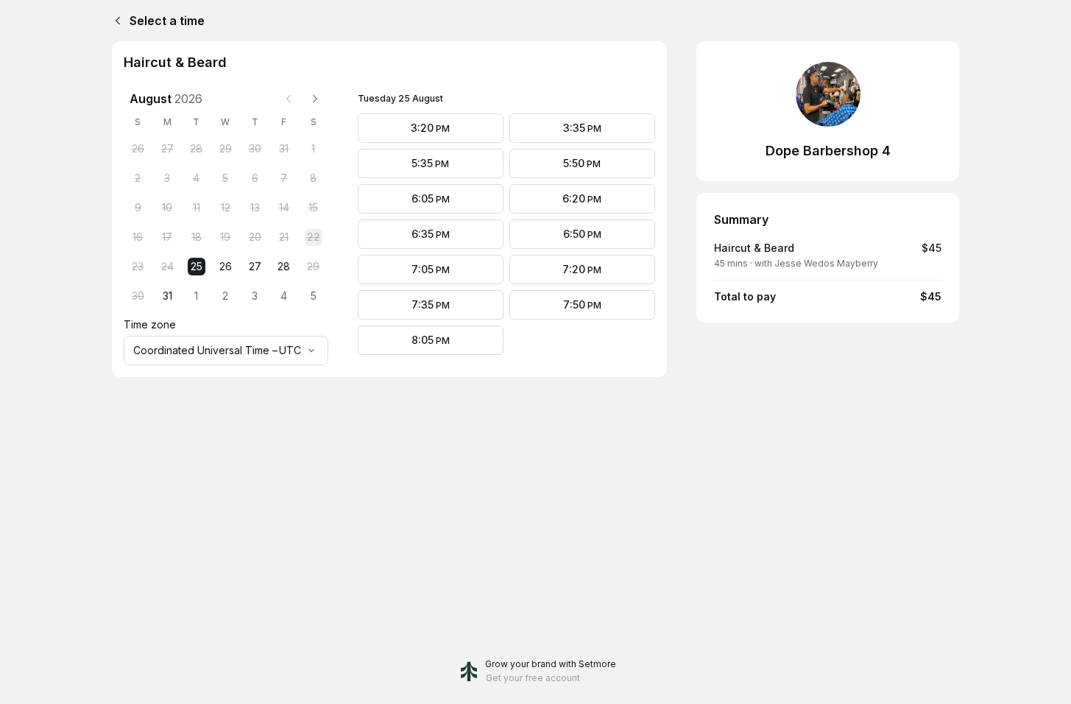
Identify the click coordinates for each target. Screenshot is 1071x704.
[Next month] (315, 98)
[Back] (115, 20)
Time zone (150, 324)
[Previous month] (288, 98)
